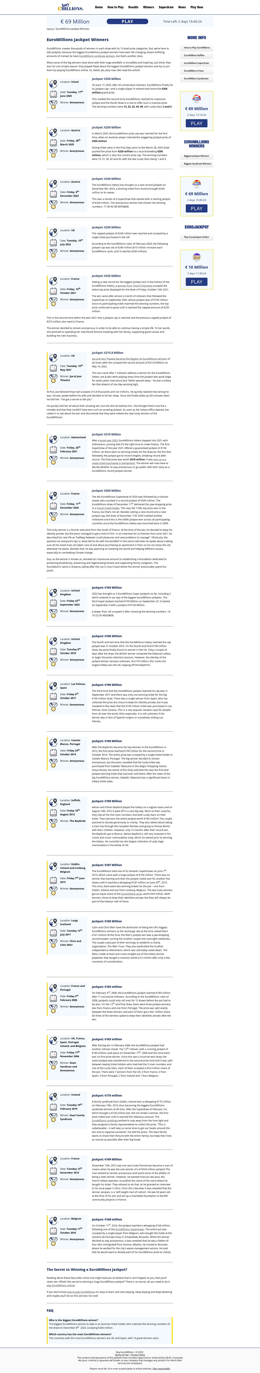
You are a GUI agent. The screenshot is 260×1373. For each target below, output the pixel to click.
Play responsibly (161, 1368)
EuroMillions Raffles (194, 55)
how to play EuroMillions (81, 1292)
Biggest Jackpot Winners (196, 155)
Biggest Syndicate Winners (197, 163)
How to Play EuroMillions (197, 47)
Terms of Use (122, 1354)
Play (127, 21)
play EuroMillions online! (61, 1285)
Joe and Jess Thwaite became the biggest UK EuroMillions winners (129, 358)
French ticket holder (108, 508)
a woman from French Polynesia (133, 285)
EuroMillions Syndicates (196, 78)
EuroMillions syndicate (105, 1120)
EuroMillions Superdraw (196, 63)
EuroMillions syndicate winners (97, 56)
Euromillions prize (131, 893)
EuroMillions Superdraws (130, 1229)
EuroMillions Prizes (194, 70)
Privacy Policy (138, 1354)
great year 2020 (109, 440)
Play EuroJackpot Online (196, 237)
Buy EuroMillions (69, 7)
